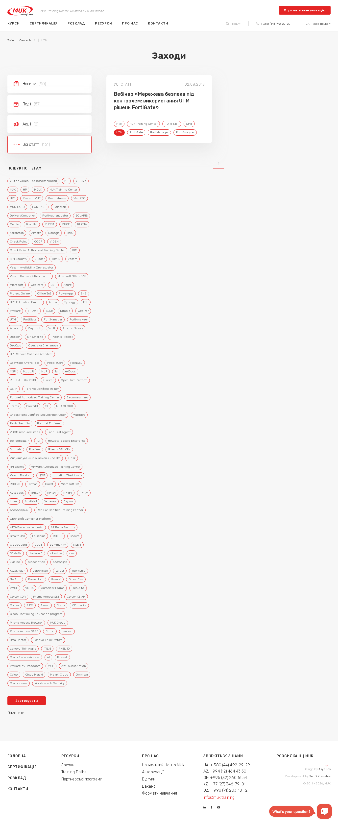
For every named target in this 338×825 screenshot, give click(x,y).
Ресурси (103, 23)
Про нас (130, 23)
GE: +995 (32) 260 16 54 (225, 777)
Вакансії (149, 786)
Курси (13, 23)
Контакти (158, 23)
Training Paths (74, 772)
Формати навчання (159, 793)
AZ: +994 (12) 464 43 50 (224, 771)
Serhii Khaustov (320, 776)
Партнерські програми (81, 779)
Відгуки (148, 779)
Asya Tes (324, 769)
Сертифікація (44, 23)
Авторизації (153, 772)
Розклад (76, 23)
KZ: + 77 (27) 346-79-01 (224, 784)
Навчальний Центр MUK (163, 765)
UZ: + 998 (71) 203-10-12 (225, 790)
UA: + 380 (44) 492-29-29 (226, 765)
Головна (16, 756)
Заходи (68, 765)
